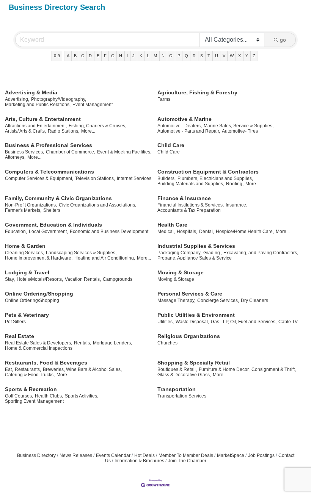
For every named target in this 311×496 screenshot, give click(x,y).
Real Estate (19, 336)
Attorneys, (15, 157)
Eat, (9, 369)
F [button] (105, 55)
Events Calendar (113, 455)
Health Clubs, (49, 396)
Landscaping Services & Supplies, (81, 252)
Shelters (51, 210)
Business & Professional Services (48, 145)
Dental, (206, 231)
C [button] (82, 55)
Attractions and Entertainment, (36, 125)
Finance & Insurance (184, 198)
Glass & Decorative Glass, (184, 374)
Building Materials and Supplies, (190, 183)
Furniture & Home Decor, (224, 369)
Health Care (172, 225)
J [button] (133, 55)
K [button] (141, 55)
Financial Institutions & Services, (190, 205)
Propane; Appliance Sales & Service (194, 258)
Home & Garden (25, 246)
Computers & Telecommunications (49, 172)
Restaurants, (28, 369)
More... (88, 131)
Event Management (92, 104)
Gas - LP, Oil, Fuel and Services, (243, 321)
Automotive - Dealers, (179, 125)
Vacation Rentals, (83, 279)
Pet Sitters (15, 321)
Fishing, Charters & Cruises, (97, 125)
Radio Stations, (63, 131)
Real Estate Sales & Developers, (38, 343)
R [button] (194, 55)
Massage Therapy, (176, 300)
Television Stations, (95, 178)
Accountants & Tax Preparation (189, 210)
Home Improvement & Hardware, (38, 258)
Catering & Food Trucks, (30, 374)
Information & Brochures (139, 460)
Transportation (176, 389)
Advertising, (17, 99)
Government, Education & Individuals (53, 225)
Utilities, (165, 321)
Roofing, (234, 183)
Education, (16, 231)
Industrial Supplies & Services (196, 246)
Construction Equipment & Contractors (208, 172)
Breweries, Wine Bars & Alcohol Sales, (82, 369)
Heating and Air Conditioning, (104, 258)
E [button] (98, 55)
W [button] (232, 55)
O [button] (171, 55)
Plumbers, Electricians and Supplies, (215, 178)
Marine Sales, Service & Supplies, (238, 125)
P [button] (178, 55)
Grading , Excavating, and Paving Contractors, (250, 252)
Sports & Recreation (31, 389)
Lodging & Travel (27, 272)
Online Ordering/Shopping (39, 294)
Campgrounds (117, 279)
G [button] (113, 55)
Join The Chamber (187, 460)
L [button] (148, 55)
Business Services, (24, 152)
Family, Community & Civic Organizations (58, 198)
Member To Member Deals (186, 455)
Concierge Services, (218, 300)
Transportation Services (181, 396)
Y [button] (246, 55)
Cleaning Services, (24, 252)
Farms (163, 99)
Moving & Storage (180, 272)
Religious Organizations (188, 336)
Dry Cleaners (254, 300)
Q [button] (186, 55)
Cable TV (288, 321)
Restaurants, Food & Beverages (46, 363)
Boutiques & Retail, (177, 369)
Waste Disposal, (192, 321)
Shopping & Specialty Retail (193, 363)
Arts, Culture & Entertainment (43, 119)
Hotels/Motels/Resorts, (40, 279)
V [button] (224, 55)
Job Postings (261, 455)
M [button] (155, 55)
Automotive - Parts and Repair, (188, 131)
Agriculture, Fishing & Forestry (197, 92)
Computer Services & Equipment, (39, 178)
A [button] (68, 55)
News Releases (76, 455)
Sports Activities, (81, 396)
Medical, (166, 231)
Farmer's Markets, (23, 210)
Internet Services (134, 178)
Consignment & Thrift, (273, 369)
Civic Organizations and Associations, (97, 205)
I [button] (127, 55)
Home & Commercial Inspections (38, 348)
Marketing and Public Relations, (38, 104)
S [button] (201, 55)
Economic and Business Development (109, 231)
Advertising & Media (31, 92)
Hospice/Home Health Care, (245, 231)
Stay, (10, 279)
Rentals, (82, 343)
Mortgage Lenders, (112, 343)
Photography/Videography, (58, 99)
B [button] (75, 55)
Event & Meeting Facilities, (124, 152)
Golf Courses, (19, 396)
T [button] (208, 55)
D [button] (90, 55)
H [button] (120, 55)
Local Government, (48, 231)
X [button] (239, 55)
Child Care (170, 145)
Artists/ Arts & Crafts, (25, 131)
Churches (167, 343)
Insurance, (236, 205)
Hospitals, (187, 231)
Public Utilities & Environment (196, 315)
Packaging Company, (179, 252)
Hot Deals (144, 455)
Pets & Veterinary (27, 315)
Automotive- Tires (240, 131)
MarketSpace (230, 455)
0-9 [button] (57, 55)
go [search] (283, 40)
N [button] (163, 55)
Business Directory (36, 455)
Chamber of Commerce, (70, 152)
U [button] (216, 55)
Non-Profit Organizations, (31, 205)
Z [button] (254, 55)
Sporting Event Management (34, 401)
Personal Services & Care (189, 294)
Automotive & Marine (184, 119)
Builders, (166, 178)
